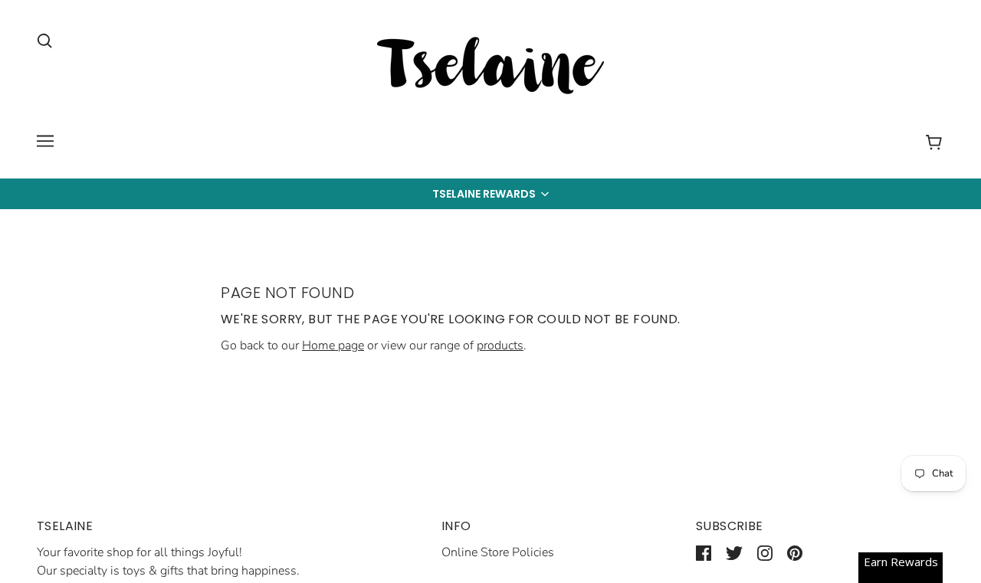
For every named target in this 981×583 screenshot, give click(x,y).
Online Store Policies (497, 552)
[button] (490, 194)
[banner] (490, 68)
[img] (44, 40)
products (500, 345)
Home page (333, 345)
